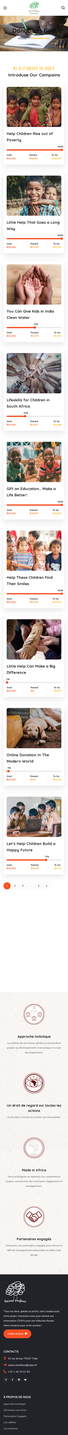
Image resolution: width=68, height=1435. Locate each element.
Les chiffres (9, 1422)
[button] (63, 8)
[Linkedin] (18, 1379)
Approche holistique (14, 1404)
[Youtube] (25, 1379)
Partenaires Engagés (15, 1416)
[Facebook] (12, 1379)
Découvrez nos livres (15, 1410)
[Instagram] (5, 1379)
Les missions (10, 1428)
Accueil (22, 38)
